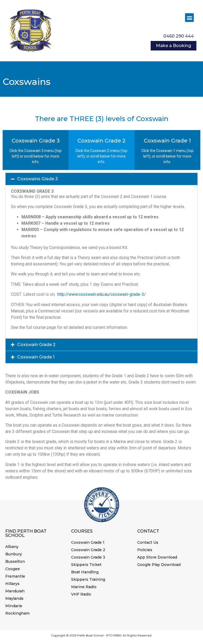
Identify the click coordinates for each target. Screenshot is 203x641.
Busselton (15, 561)
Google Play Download (159, 564)
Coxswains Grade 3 (37, 178)
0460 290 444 (178, 36)
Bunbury (13, 554)
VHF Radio (81, 594)
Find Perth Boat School (26, 533)
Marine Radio (83, 586)
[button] (189, 17)
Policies (144, 549)
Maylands (14, 598)
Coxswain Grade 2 (36, 344)
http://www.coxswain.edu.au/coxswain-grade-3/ (101, 294)
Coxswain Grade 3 (88, 557)
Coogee (12, 568)
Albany (12, 546)
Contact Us (147, 542)
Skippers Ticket (86, 564)
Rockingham (17, 613)
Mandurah (15, 591)
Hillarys (12, 583)
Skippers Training (88, 579)
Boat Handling (85, 572)
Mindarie (13, 605)
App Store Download (157, 557)
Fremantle (15, 576)
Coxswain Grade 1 (35, 356)
